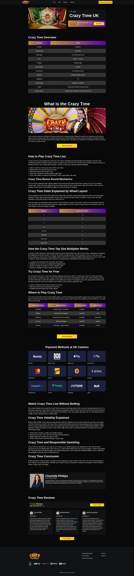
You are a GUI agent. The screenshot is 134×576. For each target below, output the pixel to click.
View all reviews (67, 538)
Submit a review (97, 504)
